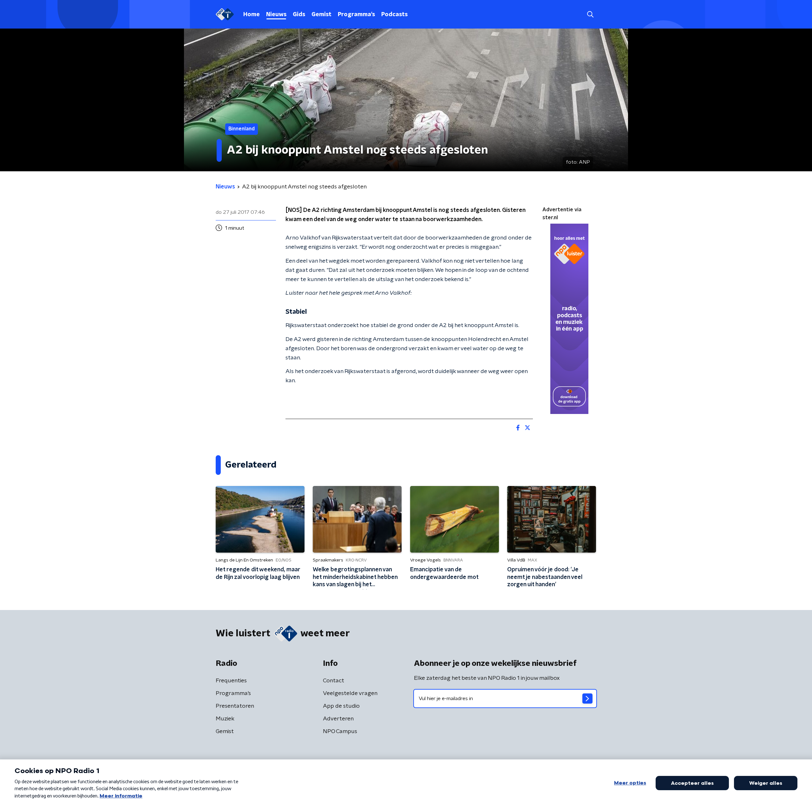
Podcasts (394, 14)
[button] (590, 14)
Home (251, 14)
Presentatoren (235, 706)
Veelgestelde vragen (350, 693)
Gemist (321, 14)
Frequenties (231, 681)
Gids (299, 14)
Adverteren (338, 719)
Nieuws (276, 14)
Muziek (225, 719)
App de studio (341, 706)
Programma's (356, 14)
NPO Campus (340, 731)
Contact (333, 681)
